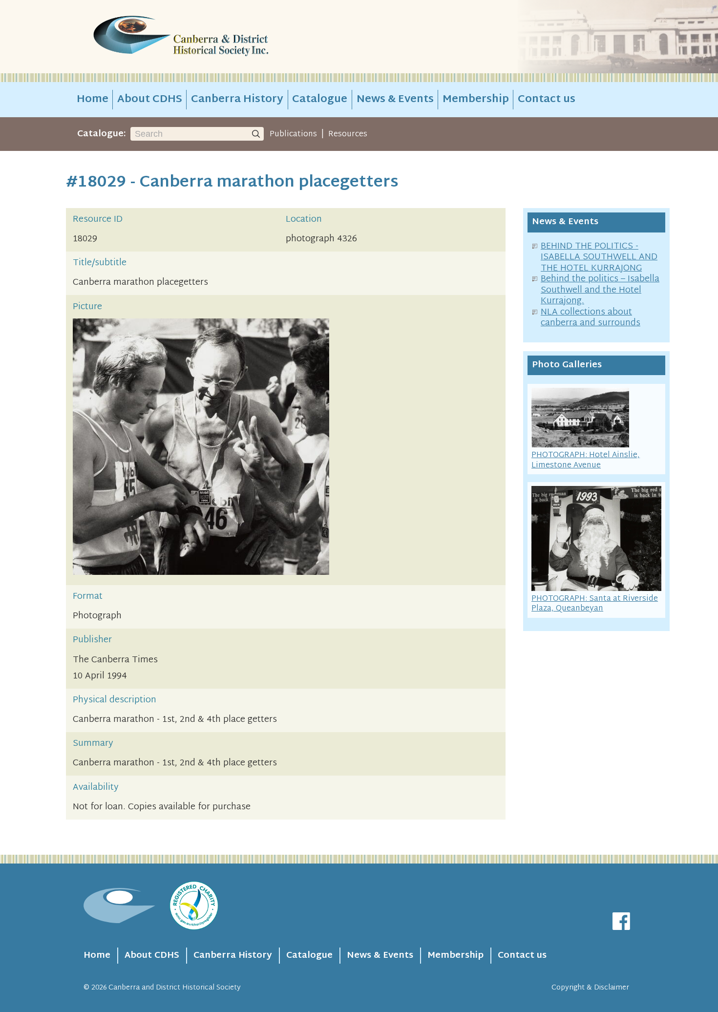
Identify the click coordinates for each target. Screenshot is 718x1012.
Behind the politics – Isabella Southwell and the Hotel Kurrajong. (600, 290)
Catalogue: (101, 134)
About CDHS (149, 99)
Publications (293, 134)
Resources (347, 134)
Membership (476, 99)
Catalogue (319, 99)
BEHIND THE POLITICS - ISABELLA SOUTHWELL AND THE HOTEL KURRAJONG (599, 257)
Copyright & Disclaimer (590, 987)
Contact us (546, 99)
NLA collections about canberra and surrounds (590, 318)
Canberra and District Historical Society (174, 987)
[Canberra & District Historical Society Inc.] (215, 37)
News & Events (395, 99)
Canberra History (237, 99)
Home (92, 99)
